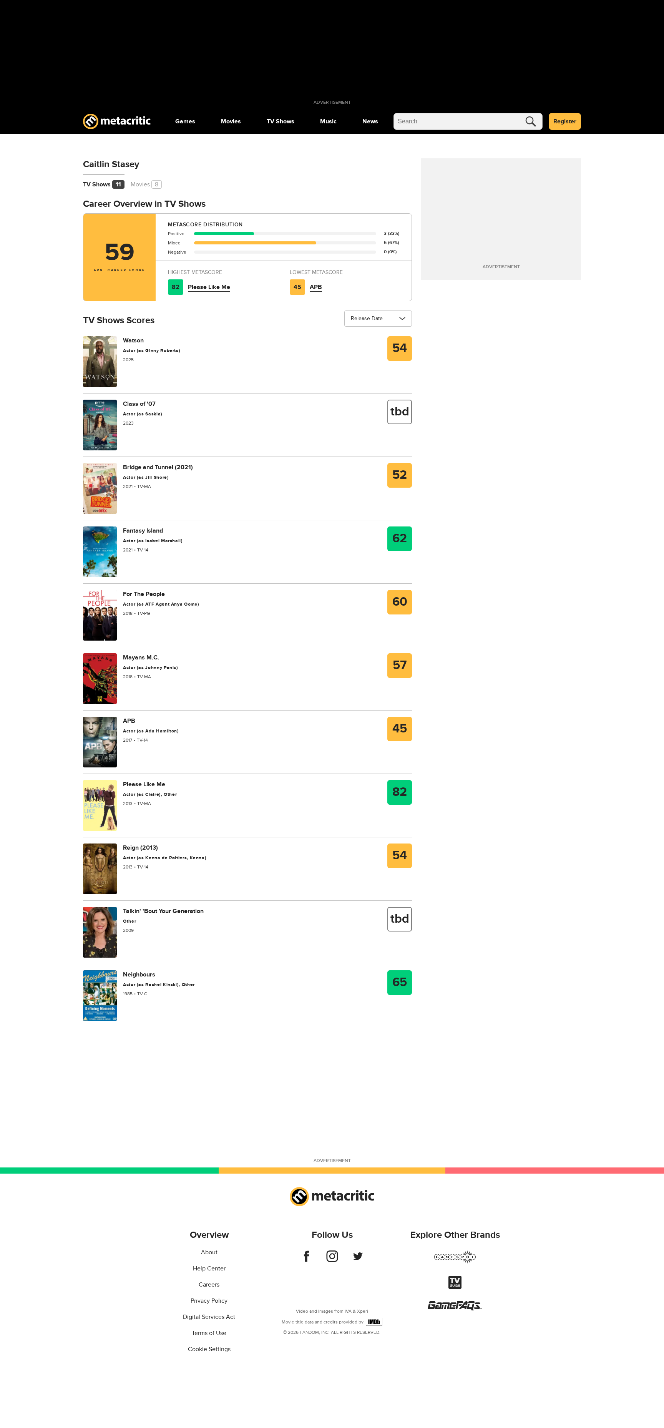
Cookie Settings (209, 1349)
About (209, 1252)
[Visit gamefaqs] (455, 1308)
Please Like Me (209, 287)
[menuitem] (185, 121)
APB (316, 287)
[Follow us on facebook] (306, 1260)
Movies (231, 121)
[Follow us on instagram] (332, 1260)
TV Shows (280, 121)
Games (185, 121)
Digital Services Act (209, 1317)
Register (564, 121)
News (370, 121)
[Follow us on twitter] (358, 1260)
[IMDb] (374, 1322)
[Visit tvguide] (455, 1287)
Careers (209, 1285)
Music (328, 121)
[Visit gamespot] (455, 1261)
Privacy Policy (209, 1301)
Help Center (209, 1268)
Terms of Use (209, 1333)
